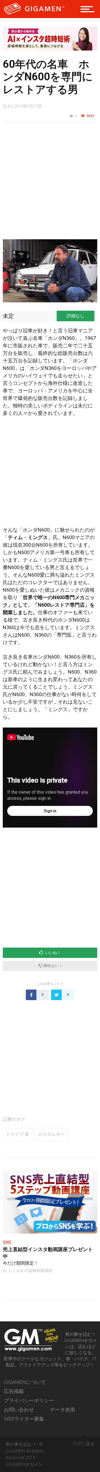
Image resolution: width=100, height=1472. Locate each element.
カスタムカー (51, 1134)
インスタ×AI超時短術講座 (30, 1270)
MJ (10, 106)
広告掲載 (14, 1391)
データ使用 (62, 1410)
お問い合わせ (19, 1410)
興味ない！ (52, 965)
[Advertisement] (50, 184)
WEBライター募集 (24, 1419)
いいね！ (52, 952)
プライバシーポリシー (29, 1400)
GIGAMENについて (25, 1382)
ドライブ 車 (17, 1134)
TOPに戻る (83, 1443)
